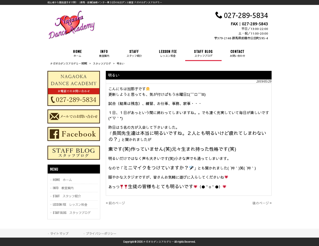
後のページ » (262, 203)
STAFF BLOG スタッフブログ (72, 213)
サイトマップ (59, 233)
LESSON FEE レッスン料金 (70, 204)
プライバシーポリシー (101, 233)
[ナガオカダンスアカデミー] (71, 38)
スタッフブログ (102, 63)
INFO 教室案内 (63, 188)
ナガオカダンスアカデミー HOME (68, 63)
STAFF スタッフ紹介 (67, 196)
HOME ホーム (62, 180)
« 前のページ (115, 203)
